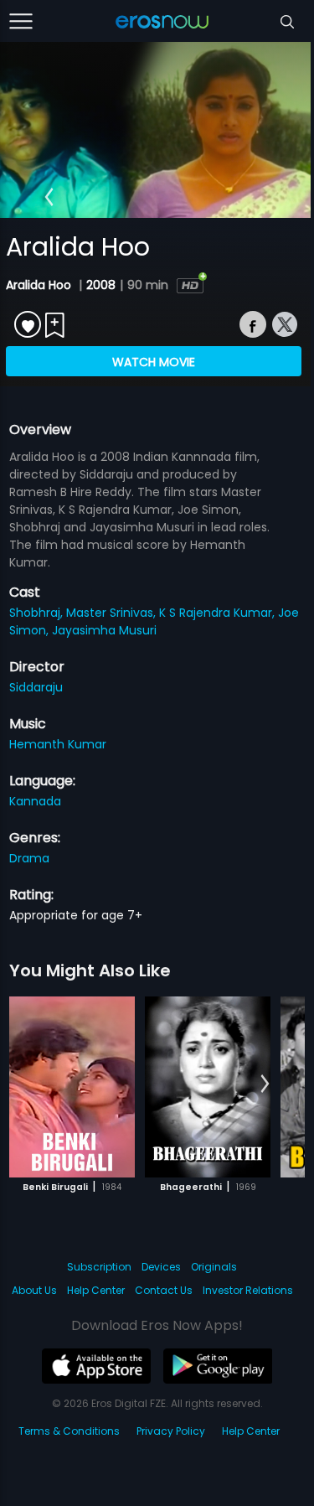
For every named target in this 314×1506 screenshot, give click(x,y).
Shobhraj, (37, 612)
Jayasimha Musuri (104, 630)
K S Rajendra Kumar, (218, 612)
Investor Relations (248, 1290)
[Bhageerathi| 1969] (207, 1086)
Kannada (35, 801)
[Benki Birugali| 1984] (72, 1086)
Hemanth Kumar (57, 744)
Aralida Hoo (40, 285)
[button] (49, 198)
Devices (161, 1267)
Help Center (96, 1290)
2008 (101, 285)
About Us (34, 1290)
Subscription (99, 1267)
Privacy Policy (170, 1431)
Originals (214, 1267)
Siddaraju (36, 687)
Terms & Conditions (69, 1431)
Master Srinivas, (112, 612)
